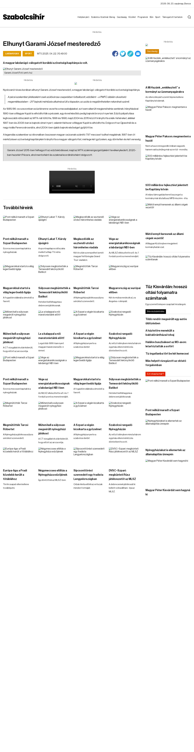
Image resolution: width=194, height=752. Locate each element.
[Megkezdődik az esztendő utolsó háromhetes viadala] (90, 225)
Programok (143, 17)
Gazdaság (122, 17)
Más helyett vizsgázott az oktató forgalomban (166, 363)
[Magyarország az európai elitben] (125, 274)
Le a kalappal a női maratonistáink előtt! (51, 335)
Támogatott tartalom (168, 20)
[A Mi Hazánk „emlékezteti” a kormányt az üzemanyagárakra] (168, 69)
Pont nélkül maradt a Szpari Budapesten (15, 241)
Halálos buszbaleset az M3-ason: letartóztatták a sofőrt (166, 344)
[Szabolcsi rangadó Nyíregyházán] (125, 320)
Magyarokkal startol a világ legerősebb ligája (17, 290)
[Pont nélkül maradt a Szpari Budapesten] (19, 225)
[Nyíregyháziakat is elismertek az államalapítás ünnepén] (168, 432)
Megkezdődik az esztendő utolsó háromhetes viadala (86, 243)
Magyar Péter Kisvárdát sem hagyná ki (168, 492)
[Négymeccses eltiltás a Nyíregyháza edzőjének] (54, 456)
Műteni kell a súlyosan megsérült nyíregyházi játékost (16, 338)
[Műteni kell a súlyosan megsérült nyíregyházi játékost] (19, 320)
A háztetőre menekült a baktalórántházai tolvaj (160, 332)
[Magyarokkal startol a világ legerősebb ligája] (19, 274)
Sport (158, 17)
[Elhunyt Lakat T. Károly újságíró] (54, 225)
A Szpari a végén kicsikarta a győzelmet (88, 335)
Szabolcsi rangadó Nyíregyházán (120, 335)
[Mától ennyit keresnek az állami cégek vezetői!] (168, 216)
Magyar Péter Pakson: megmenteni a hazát (168, 138)
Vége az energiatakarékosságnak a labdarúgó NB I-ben (124, 243)
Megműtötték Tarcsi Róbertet (86, 290)
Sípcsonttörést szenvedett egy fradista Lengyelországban (88, 474)
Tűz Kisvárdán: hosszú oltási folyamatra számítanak (166, 292)
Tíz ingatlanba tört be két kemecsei (167, 353)
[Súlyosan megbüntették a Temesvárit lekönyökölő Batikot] (54, 274)
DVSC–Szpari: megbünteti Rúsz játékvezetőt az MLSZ (122, 474)
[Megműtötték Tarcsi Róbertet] (90, 274)
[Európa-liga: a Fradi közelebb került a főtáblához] (19, 456)
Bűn (152, 17)
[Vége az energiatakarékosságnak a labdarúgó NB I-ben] (125, 225)
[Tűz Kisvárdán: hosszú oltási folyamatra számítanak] (168, 268)
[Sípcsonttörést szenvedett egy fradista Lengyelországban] (90, 456)
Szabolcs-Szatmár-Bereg (101, 20)
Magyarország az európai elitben (124, 290)
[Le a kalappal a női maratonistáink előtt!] (54, 320)
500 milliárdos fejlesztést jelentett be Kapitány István (167, 187)
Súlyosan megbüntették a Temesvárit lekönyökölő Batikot (54, 292)
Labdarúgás (12, 54)
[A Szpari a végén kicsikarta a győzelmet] (90, 320)
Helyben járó (82, 20)
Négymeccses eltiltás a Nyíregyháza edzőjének (52, 472)
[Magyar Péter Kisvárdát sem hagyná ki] (168, 472)
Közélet (132, 17)
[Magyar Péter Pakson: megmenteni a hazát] (168, 118)
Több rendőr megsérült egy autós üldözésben (166, 321)
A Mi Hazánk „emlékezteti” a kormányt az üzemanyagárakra (165, 89)
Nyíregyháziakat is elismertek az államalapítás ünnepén (165, 452)
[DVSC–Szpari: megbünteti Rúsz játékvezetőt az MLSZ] (125, 456)
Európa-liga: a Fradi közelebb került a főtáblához (15, 474)
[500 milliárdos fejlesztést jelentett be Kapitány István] (168, 167)
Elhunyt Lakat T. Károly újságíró (52, 241)
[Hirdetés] (97, 83)
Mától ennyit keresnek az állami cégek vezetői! (165, 236)
